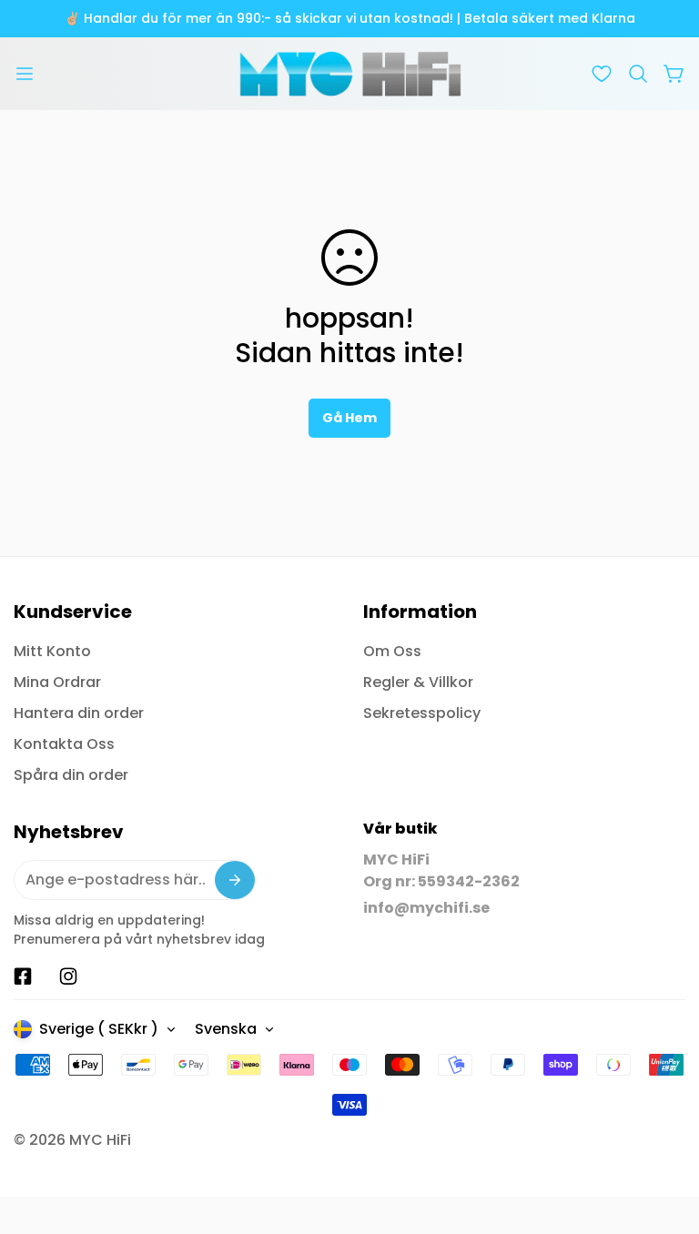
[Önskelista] (602, 74)
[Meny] (24, 74)
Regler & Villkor (418, 682)
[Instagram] (68, 976)
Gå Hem (349, 418)
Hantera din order (79, 713)
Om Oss (392, 651)
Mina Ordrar (57, 682)
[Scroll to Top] (663, 1135)
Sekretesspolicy (422, 713)
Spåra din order (71, 774)
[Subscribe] (235, 880)
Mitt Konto (52, 651)
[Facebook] (23, 976)
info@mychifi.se (426, 907)
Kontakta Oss (64, 743)
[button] (638, 74)
